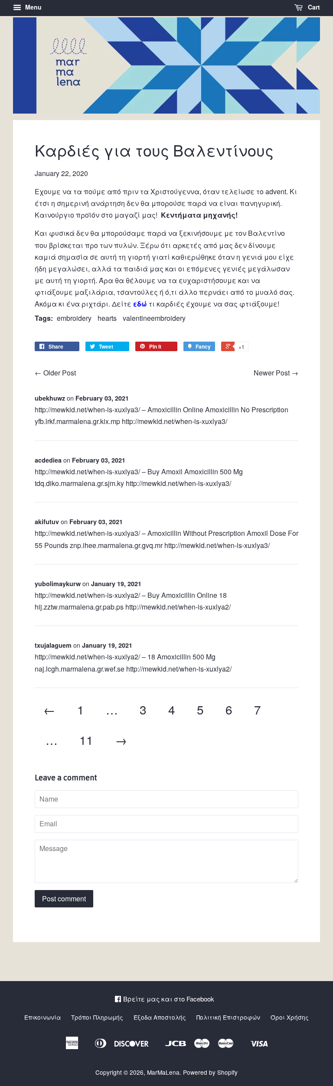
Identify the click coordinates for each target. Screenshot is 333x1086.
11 (86, 739)
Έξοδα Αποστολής (160, 1017)
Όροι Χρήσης (290, 1017)
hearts (107, 318)
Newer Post (272, 373)
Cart (313, 7)
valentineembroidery (154, 318)
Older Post (59, 373)
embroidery (74, 318)
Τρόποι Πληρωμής (97, 1017)
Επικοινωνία (42, 1017)
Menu (32, 7)
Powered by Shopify (210, 1072)
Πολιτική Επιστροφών (228, 1017)
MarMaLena (163, 1072)
